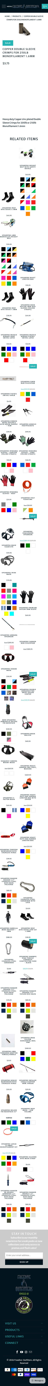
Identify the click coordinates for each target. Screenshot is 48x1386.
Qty (4, 90)
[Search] (39, 6)
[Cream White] (14, 901)
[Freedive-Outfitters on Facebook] (17, 1352)
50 (18, 82)
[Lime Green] (9, 901)
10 (5, 82)
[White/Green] (33, 190)
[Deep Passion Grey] (14, 692)
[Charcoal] (6, 647)
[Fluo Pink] (3, 596)
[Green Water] (9, 596)
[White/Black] (22, 196)
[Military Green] (3, 354)
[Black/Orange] (22, 190)
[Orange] (27, 213)
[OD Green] (9, 906)
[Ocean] (33, 545)
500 (31, 82)
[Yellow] (27, 208)
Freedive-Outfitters (23, 1360)
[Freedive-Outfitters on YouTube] (22, 1352)
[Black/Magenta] (3, 260)
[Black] (22, 179)
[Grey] (3, 504)
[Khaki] (9, 602)
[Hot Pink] (11, 647)
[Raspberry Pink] (14, 590)
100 (24, 82)
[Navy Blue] (9, 608)
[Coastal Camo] (9, 692)
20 (12, 82)
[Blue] (22, 208)
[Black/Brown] (27, 185)
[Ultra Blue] (14, 602)
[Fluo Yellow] (6, 613)
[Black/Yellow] (33, 179)
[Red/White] (22, 202)
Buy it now (24, 110)
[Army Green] (9, 733)
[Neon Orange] (9, 354)
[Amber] (11, 773)
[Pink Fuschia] (27, 202)
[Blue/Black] (27, 179)
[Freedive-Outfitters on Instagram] (26, 1352)
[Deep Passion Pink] (6, 698)
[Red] (33, 202)
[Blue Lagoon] (14, 585)
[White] (27, 190)
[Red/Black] (33, 185)
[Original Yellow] (3, 602)
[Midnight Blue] (3, 901)
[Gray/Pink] (9, 739)
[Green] (33, 208)
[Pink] (14, 354)
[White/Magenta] (14, 272)
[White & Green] (25, 510)
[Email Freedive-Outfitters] (31, 1352)
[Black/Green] (22, 185)
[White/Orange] (33, 196)
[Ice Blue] (11, 613)
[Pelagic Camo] (11, 698)
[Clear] (6, 773)
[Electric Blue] (14, 348)
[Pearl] (27, 551)
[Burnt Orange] (14, 608)
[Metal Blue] (3, 608)
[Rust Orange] (14, 895)
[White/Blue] (27, 196)
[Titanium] (9, 590)
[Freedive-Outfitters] (24, 6)
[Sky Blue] (14, 1122)
